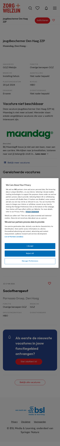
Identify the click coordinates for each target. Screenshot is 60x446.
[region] (29, 223)
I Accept (30, 246)
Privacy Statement (32, 212)
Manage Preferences (30, 261)
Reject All (30, 253)
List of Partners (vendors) (14, 237)
